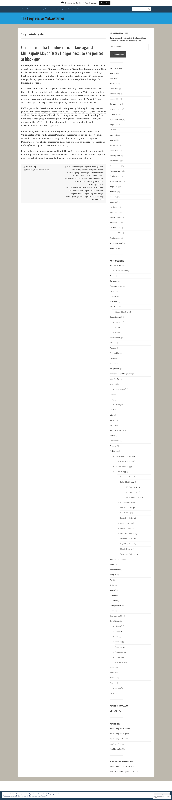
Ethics (112, 343)
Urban (112, 668)
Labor (112, 394)
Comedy (118, 322)
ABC (69, 166)
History (113, 364)
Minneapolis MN (96, 184)
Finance (113, 348)
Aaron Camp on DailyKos (119, 734)
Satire (112, 585)
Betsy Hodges (77, 166)
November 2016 (115, 109)
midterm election (96, 179)
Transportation (115, 606)
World (112, 683)
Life (111, 415)
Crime (117, 405)
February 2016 (115, 156)
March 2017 (114, 89)
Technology (114, 595)
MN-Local (73, 190)
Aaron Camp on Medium (119, 739)
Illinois (118, 626)
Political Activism (121, 467)
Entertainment (115, 317)
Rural (112, 580)
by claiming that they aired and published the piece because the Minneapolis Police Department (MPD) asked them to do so (63, 112)
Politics (112, 451)
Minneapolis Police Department (79, 187)
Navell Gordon (97, 190)
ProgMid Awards (121, 271)
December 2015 (115, 166)
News (112, 436)
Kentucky (118, 642)
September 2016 (116, 120)
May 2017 (113, 78)
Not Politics (114, 441)
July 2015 (113, 192)
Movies (118, 327)
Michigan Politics (127, 528)
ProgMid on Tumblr (117, 749)
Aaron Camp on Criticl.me (120, 729)
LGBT (112, 410)
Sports (112, 590)
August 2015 (114, 187)
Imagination (114, 369)
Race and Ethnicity (117, 559)
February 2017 (115, 94)
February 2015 (115, 217)
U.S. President (131, 492)
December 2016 (115, 104)
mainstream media (72, 179)
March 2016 (114, 150)
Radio (112, 564)
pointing (80, 196)
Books (112, 276)
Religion (113, 575)
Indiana (118, 632)
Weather (113, 673)
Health (112, 358)
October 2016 (115, 114)
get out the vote (96, 173)
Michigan (118, 647)
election (70, 173)
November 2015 (115, 171)
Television (114, 601)
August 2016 (114, 125)
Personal (113, 446)
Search (149, 9)
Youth (112, 693)
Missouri (118, 657)
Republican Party (126, 544)
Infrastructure (115, 379)
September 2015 (116, 181)
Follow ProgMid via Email (119, 33)
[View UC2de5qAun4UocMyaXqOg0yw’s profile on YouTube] (115, 711)
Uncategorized (115, 616)
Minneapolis (79, 181)
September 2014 (116, 243)
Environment (115, 338)
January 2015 (114, 223)
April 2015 (113, 207)
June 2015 (113, 197)
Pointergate (71, 196)
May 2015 (113, 202)
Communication (116, 286)
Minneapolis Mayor (95, 181)
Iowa (117, 637)
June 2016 (113, 135)
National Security (116, 431)
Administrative (115, 266)
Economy (113, 302)
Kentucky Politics (126, 518)
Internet (113, 384)
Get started (105, 3)
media (84, 179)
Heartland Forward (117, 744)
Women (113, 678)
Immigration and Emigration (121, 374)
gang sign (85, 173)
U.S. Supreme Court (133, 497)
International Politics (123, 456)
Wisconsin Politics (127, 554)
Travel (112, 611)
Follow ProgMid (118, 54)
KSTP (82, 175)
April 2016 (114, 145)
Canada (118, 688)
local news (98, 175)
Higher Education (121, 312)
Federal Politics (126, 482)
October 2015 (114, 176)
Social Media (120, 389)
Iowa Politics (125, 513)
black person (97, 166)
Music (117, 333)
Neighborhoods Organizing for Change (86, 193)
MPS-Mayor (84, 190)
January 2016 (114, 161)
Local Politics (125, 523)
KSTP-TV (89, 175)
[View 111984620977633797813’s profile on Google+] (120, 711)
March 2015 (114, 212)
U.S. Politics (119, 472)
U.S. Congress (131, 487)
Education (113, 307)
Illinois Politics (126, 503)
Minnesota (98, 187)
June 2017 (113, 73)
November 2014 (115, 233)
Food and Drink (116, 353)
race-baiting (98, 196)
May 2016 (113, 140)
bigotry (88, 166)
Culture (112, 291)
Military (113, 425)
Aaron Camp (31, 166)
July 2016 (113, 130)
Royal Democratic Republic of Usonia (124, 772)
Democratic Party (126, 477)
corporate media (96, 170)
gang (77, 173)
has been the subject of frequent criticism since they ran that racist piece (61, 88)
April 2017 (113, 84)
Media (112, 420)
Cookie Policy (45, 796)
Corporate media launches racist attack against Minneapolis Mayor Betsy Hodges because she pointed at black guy (62, 53)
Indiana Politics (126, 508)
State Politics (125, 549)
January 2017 (114, 99)
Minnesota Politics (127, 534)
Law (111, 400)
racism (95, 199)
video (101, 199)
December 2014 (115, 228)
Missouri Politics (126, 539)
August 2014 (114, 248)
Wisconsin (119, 662)
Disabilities (114, 296)
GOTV (75, 175)
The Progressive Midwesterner (42, 18)
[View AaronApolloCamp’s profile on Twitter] (111, 711)
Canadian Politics (127, 461)
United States (115, 621)
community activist (80, 170)
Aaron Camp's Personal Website (122, 766)
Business (113, 281)
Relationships (115, 570)
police (88, 196)
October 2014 (115, 238)
